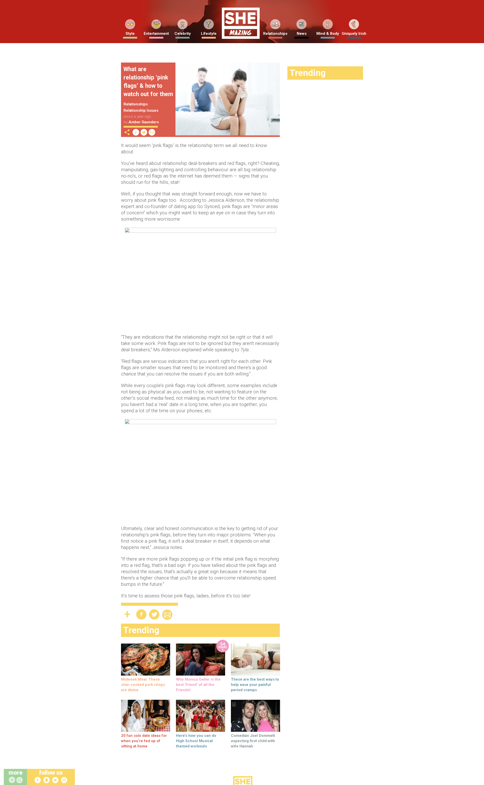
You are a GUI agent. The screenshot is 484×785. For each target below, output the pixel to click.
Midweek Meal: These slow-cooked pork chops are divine (143, 684)
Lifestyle (209, 33)
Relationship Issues (141, 110)
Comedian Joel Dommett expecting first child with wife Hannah (253, 740)
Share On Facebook (135, 132)
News (302, 33)
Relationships (275, 33)
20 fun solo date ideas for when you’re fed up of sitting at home (144, 740)
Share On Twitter (143, 132)
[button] (20, 780)
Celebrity (182, 33)
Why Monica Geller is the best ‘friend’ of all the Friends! (198, 684)
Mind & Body (327, 33)
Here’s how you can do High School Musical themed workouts (196, 740)
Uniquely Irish (354, 33)
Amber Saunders (144, 122)
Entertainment (156, 33)
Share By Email (152, 132)
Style (130, 33)
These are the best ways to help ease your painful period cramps (255, 684)
